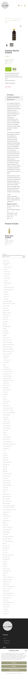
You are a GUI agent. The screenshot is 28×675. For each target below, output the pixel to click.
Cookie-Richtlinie (9, 673)
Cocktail (10, 20)
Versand (9, 63)
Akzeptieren (14, 662)
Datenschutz (15, 673)
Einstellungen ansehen (14, 670)
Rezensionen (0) (11, 99)
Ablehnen (14, 666)
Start (6, 18)
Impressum (20, 673)
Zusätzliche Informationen (13, 97)
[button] (26, 650)
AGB (5, 638)
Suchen (4, 254)
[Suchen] (24, 256)
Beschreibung (10, 94)
